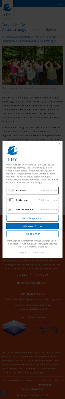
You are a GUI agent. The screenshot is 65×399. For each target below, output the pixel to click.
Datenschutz (39, 252)
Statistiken (22, 199)
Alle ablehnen (32, 233)
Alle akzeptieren (32, 226)
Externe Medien (24, 209)
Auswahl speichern (32, 218)
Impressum (25, 252)
